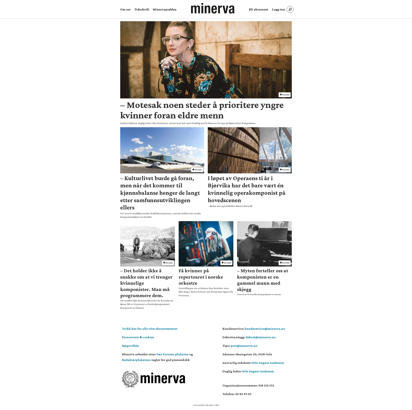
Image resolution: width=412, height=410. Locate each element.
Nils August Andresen (268, 362)
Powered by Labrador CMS (206, 405)
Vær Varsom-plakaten (172, 354)
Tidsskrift (141, 9)
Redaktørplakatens (136, 360)
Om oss (125, 9)
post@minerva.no (243, 345)
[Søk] (290, 9)
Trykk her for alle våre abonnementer (150, 328)
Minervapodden (165, 9)
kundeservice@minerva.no (264, 328)
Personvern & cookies (138, 337)
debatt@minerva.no (261, 337)
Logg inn (278, 9)
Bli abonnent (258, 9)
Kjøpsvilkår (130, 345)
